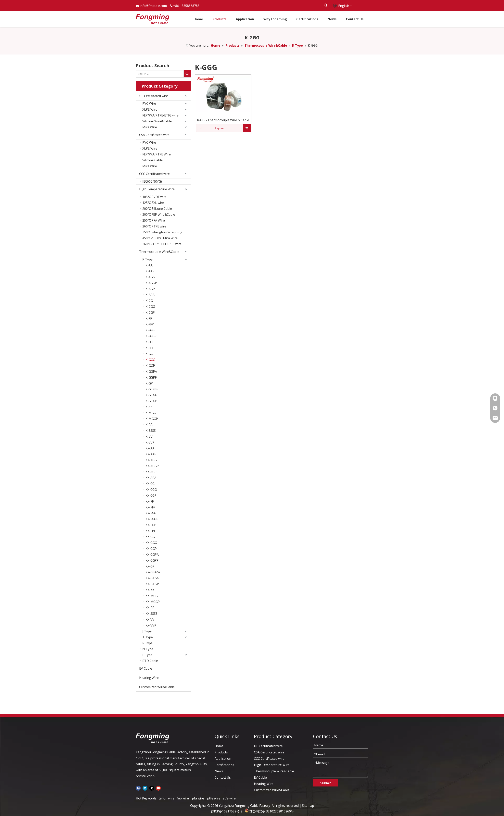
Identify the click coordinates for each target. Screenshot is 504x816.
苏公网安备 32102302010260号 (271, 811)
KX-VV (149, 619)
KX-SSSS (151, 613)
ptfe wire (213, 798)
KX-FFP (150, 507)
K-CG (149, 300)
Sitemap (308, 805)
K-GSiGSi (151, 389)
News (219, 771)
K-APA (150, 295)
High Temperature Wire (157, 189)
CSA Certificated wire (154, 135)
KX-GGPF (151, 560)
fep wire (183, 798)
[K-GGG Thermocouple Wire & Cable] (223, 93)
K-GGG (150, 360)
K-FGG (150, 330)
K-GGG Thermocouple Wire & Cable (223, 120)
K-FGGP (151, 336)
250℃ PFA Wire (153, 220)
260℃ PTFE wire (154, 226)
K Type (147, 259)
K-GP (149, 383)
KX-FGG (150, 513)
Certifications (224, 765)
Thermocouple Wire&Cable (159, 252)
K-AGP (150, 289)
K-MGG (150, 413)
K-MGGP (151, 419)
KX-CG (150, 483)
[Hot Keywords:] (325, 5)
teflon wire (166, 798)
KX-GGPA (152, 554)
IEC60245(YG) (152, 181)
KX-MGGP (152, 602)
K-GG (149, 354)
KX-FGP (150, 525)
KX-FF (149, 501)
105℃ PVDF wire (154, 197)
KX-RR (149, 607)
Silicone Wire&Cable (157, 121)
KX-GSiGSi (152, 572)
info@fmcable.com (153, 6)
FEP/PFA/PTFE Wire (156, 154)
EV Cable (145, 668)
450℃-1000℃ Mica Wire (160, 238)
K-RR (149, 424)
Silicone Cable (152, 160)
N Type (147, 649)
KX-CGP (151, 495)
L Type (147, 655)
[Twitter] (151, 788)
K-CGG (150, 306)
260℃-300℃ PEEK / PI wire (162, 244)
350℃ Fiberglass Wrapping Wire (166, 232)
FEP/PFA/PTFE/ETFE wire (160, 115)
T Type (147, 637)
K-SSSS (150, 430)
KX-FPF (150, 531)
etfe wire (229, 798)
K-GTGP (151, 401)
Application (223, 758)
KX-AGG (151, 460)
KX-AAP (150, 454)
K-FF (148, 318)
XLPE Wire (149, 109)
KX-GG (150, 537)
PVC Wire (149, 103)
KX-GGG (151, 543)
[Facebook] (138, 788)
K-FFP (149, 324)
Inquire (219, 128)
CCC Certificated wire (154, 174)
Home (219, 746)
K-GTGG (151, 395)
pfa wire (198, 798)
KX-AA (149, 448)
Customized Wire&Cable (157, 687)
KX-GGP (151, 548)
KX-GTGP (152, 584)
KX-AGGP (152, 466)
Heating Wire (149, 678)
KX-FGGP (151, 519)
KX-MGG (151, 596)
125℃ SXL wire (153, 203)
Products (221, 752)
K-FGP (149, 342)
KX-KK (149, 590)
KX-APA (150, 478)
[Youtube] (158, 788)
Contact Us (223, 777)
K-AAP (150, 271)
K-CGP (150, 312)
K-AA (149, 265)
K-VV (149, 436)
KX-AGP (151, 472)
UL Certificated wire (153, 96)
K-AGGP (151, 283)
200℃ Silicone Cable (157, 208)
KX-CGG (151, 489)
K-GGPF (151, 377)
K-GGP (150, 365)
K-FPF (149, 348)
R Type (147, 643)
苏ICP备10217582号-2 (226, 811)
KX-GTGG (152, 578)
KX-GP (150, 566)
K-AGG (150, 277)
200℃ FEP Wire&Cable (158, 214)
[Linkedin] (145, 788)
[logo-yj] (152, 738)
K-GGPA (151, 371)
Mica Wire (149, 127)
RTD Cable (150, 661)
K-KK (149, 407)
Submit (325, 783)
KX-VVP (150, 625)
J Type (147, 631)
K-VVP (150, 442)
